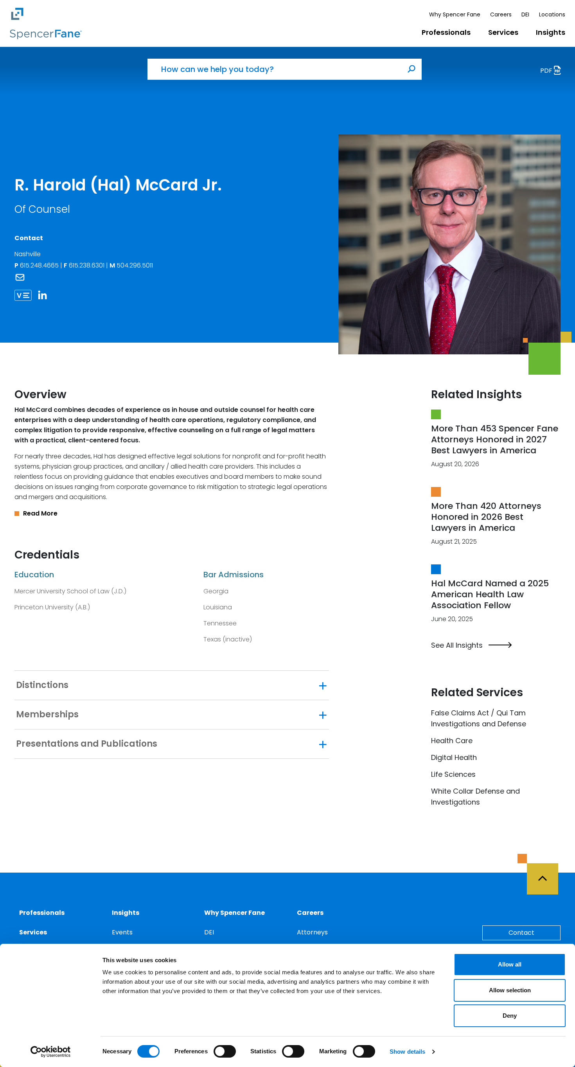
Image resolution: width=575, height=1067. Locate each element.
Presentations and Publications (86, 744)
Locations (552, 14)
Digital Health (454, 757)
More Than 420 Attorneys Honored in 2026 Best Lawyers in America (486, 517)
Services (503, 32)
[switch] (225, 1051)
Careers (501, 14)
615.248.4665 (40, 265)
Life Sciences (453, 774)
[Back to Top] (546, 874)
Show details (407, 1051)
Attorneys (312, 932)
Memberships (47, 715)
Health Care (452, 740)
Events (122, 932)
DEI (525, 14)
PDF (547, 70)
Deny (510, 1015)
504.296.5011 (131, 265)
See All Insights (457, 645)
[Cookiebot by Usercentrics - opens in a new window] (50, 1052)
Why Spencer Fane (454, 14)
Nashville (27, 254)
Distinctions (42, 685)
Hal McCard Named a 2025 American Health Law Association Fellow (490, 594)
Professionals (446, 32)
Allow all (509, 964)
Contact (521, 932)
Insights (550, 32)
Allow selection (510, 990)
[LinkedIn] (45, 295)
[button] (171, 513)
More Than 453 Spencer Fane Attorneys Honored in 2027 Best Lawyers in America (494, 439)
